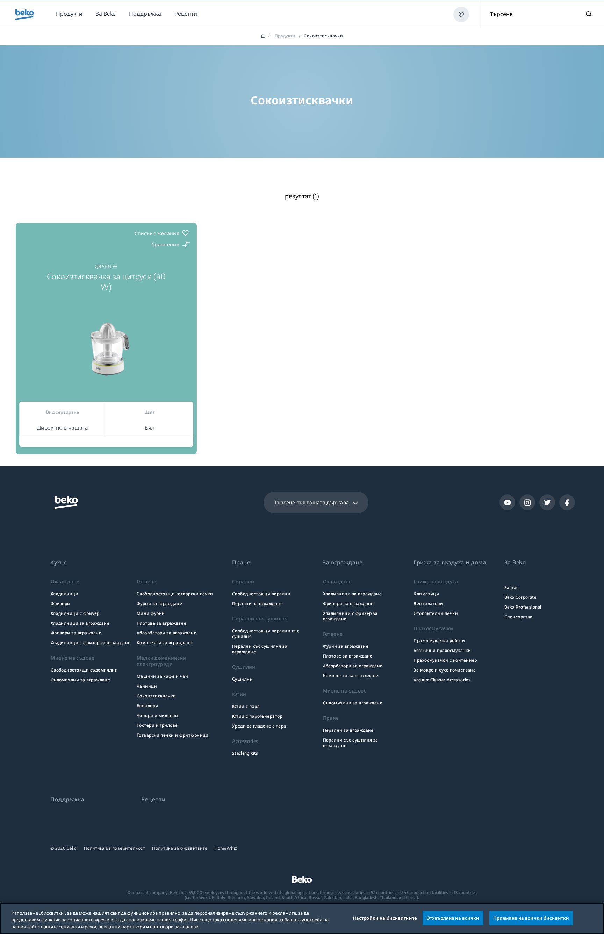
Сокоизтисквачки (156, 695)
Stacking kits (245, 753)
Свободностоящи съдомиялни (84, 670)
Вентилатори (428, 603)
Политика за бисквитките (180, 848)
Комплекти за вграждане (164, 642)
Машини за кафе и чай (162, 676)
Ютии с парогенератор (257, 716)
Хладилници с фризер (75, 613)
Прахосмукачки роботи (439, 640)
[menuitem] (69, 14)
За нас (511, 587)
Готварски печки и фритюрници (173, 735)
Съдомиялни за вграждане (80, 679)
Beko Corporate (520, 597)
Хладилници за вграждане (80, 623)
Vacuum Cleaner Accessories (442, 679)
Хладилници (65, 593)
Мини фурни (151, 613)
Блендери (147, 705)
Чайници (147, 686)
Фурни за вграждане (159, 603)
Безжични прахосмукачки (442, 650)
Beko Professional (522, 607)
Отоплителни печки (436, 613)
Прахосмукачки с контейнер (445, 660)
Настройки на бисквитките (385, 917)
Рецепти (153, 799)
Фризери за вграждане (76, 632)
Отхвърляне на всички (453, 917)
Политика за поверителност (114, 848)
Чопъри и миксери (157, 715)
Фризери (60, 603)
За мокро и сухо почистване (445, 670)
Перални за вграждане (257, 603)
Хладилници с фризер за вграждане (91, 642)
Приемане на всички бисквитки (531, 917)
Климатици (426, 593)
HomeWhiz (226, 848)
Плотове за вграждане (161, 623)
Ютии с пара (246, 706)
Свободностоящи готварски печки (175, 593)
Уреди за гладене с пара (259, 726)
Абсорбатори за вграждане (166, 632)
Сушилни (242, 679)
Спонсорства (518, 616)
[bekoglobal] (24, 14)
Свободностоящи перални (261, 593)
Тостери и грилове (157, 725)
